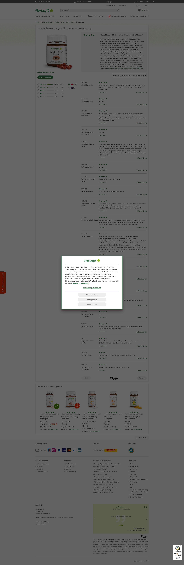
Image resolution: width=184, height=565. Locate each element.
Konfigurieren (92, 299)
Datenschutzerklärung (81, 283)
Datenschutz (96, 287)
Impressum (87, 287)
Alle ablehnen (92, 304)
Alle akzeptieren (92, 295)
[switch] (178, 558)
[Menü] (181, 546)
